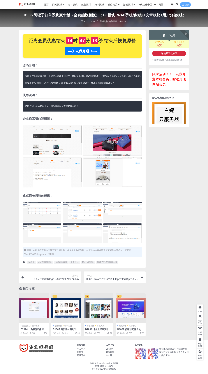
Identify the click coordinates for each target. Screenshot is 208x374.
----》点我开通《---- (82, 51)
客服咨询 (110, 352)
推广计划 (110, 355)
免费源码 (86, 4)
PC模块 (31, 262)
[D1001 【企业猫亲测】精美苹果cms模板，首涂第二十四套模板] (98, 308)
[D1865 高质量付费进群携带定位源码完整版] (66, 308)
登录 (187, 5)
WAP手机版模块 (45, 262)
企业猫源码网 (112, 363)
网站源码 (57, 4)
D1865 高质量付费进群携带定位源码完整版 (66, 331)
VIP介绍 (109, 348)
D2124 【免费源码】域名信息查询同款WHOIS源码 (34, 331)
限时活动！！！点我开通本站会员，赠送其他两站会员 (169, 79)
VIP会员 (160, 42)
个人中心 (81, 348)
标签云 (80, 352)
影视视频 (90, 325)
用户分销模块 (88, 262)
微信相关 (112, 4)
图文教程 (58, 325)
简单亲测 (113, 21)
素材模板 (132, 325)
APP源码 (99, 4)
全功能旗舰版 (61, 262)
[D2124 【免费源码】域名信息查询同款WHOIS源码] (34, 308)
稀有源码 (73, 4)
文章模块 (75, 262)
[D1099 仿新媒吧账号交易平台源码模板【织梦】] (131, 308)
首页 (46, 4)
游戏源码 (128, 4)
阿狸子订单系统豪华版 (107, 262)
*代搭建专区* (146, 4)
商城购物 (104, 21)
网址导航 (81, 355)
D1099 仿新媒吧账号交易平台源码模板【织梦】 (130, 331)
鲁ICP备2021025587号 (104, 366)
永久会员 (180, 42)
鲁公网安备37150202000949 (104, 369)
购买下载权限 (170, 53)
